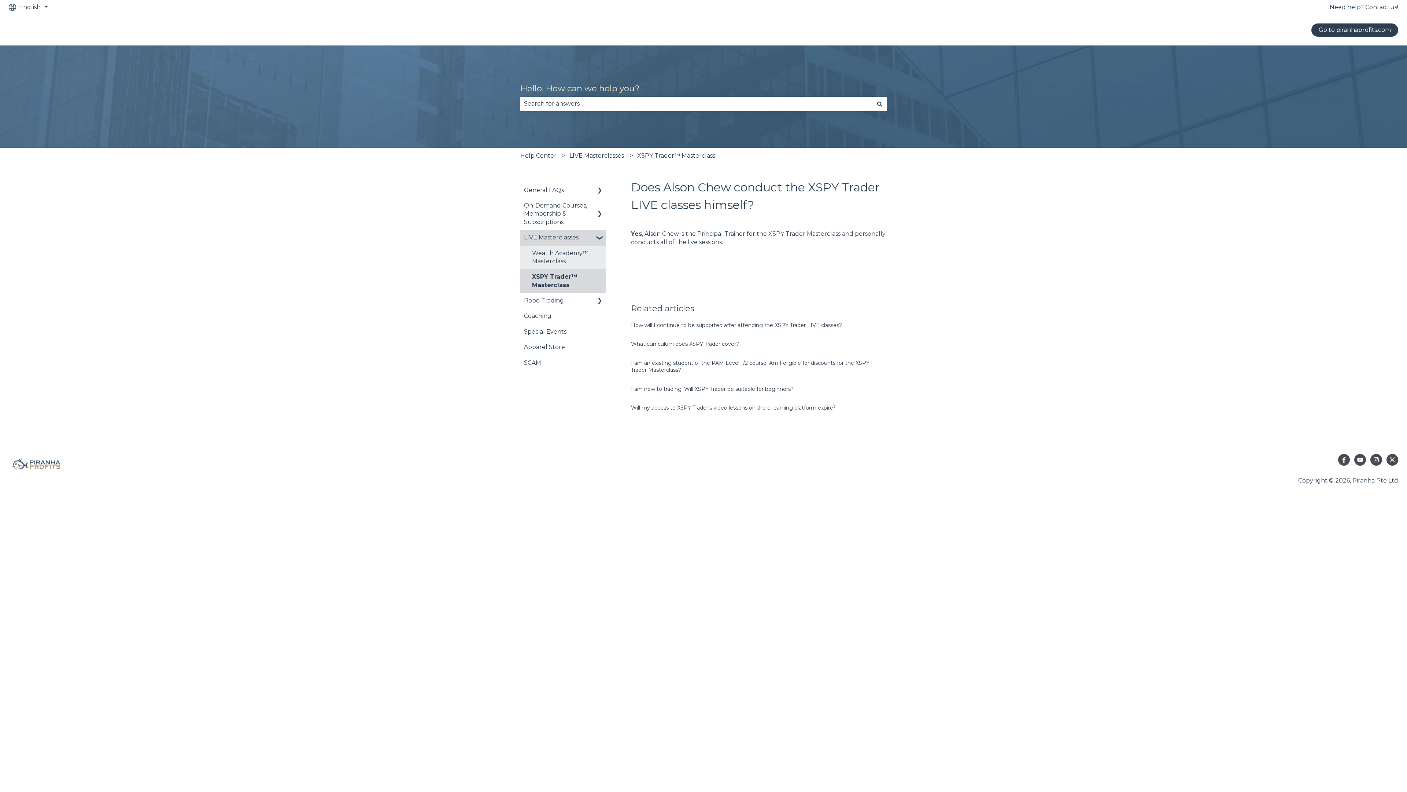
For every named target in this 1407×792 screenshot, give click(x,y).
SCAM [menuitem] (532, 362)
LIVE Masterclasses (596, 155)
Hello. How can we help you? (580, 88)
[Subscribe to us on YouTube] (1360, 460)
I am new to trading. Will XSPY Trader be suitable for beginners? (712, 389)
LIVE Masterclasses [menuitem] (551, 237)
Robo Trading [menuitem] (544, 300)
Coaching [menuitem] (537, 315)
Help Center (538, 155)
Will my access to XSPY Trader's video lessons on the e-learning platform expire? (733, 407)
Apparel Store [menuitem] (544, 347)
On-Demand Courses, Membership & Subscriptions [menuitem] (555, 213)
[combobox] (696, 104)
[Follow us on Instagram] (1376, 460)
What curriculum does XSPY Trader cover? (685, 344)
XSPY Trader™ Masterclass (676, 155)
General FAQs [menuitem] (544, 190)
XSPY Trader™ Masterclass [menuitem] (554, 280)
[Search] (880, 104)
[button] (600, 190)
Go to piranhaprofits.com (1355, 29)
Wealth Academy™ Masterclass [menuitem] (560, 257)
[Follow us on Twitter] (1392, 460)
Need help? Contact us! (1364, 7)
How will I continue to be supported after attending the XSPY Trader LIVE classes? (736, 325)
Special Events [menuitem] (545, 331)
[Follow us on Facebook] (1344, 460)
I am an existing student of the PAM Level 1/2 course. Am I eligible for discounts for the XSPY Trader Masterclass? (750, 367)
